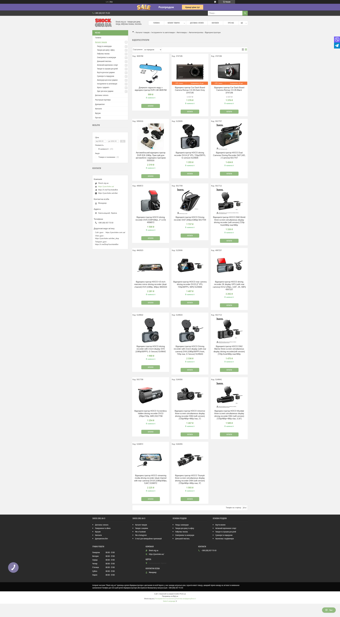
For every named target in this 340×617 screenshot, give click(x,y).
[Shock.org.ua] (103, 23)
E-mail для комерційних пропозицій (148, 539)
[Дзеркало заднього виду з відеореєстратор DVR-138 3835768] (151, 71)
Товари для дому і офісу (106, 50)
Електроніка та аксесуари (106, 57)
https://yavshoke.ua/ (106, 186)
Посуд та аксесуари (104, 46)
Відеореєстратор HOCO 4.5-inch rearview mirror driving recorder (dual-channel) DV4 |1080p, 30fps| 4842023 (150, 284)
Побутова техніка (103, 54)
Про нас (231, 23)
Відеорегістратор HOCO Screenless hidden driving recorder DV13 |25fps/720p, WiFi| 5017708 (150, 413)
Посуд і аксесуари (182, 525)
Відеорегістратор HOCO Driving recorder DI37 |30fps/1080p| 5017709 (190, 218)
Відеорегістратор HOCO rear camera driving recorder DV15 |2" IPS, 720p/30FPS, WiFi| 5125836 (190, 284)
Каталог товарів (174, 23)
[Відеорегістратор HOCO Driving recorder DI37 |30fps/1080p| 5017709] (190, 201)
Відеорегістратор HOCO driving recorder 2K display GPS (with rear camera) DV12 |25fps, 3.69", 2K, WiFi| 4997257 (229, 286)
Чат (331, 610)
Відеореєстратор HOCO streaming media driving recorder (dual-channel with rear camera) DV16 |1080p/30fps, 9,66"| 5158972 (150, 479)
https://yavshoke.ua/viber (108, 193)
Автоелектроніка (196, 32)
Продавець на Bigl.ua (170, 596)
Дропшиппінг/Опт (101, 539)
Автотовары (182, 32)
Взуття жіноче (220, 525)
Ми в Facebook (140, 532)
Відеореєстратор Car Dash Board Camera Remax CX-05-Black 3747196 (229, 90)
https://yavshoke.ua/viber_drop (107, 238)
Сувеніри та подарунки (105, 76)
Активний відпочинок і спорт (107, 65)
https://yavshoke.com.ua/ (115, 232)
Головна (156, 23)
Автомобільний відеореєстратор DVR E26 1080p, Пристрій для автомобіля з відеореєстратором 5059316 (151, 156)
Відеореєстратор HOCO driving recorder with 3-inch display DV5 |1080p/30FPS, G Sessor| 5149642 (150, 349)
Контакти (215, 23)
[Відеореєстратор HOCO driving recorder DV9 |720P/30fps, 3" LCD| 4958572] (151, 201)
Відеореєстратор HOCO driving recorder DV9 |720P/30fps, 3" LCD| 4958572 (150, 219)
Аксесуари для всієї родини (107, 80)
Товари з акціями (141, 528)
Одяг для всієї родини (105, 91)
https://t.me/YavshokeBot (108, 190)
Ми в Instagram (141, 535)
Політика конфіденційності (186, 599)
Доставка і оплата (197, 23)
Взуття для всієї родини (106, 72)
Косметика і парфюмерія (224, 539)
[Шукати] (245, 13)
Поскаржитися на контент (164, 599)
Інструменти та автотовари (163, 32)
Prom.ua (183, 594)
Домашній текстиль (104, 61)
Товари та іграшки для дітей (107, 69)
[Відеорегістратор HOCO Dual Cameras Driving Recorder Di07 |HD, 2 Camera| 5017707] (229, 136)
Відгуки (98, 113)
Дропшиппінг (100, 104)
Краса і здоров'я (103, 87)
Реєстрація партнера (103, 100)
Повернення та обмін (102, 528)
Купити (150, 106)
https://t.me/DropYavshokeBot (106, 244)
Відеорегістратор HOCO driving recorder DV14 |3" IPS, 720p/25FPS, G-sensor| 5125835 (190, 155)
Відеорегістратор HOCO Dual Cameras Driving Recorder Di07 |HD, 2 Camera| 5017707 (229, 155)
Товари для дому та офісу (184, 528)
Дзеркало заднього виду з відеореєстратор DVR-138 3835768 (151, 88)
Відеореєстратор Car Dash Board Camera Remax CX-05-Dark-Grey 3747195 (190, 90)
